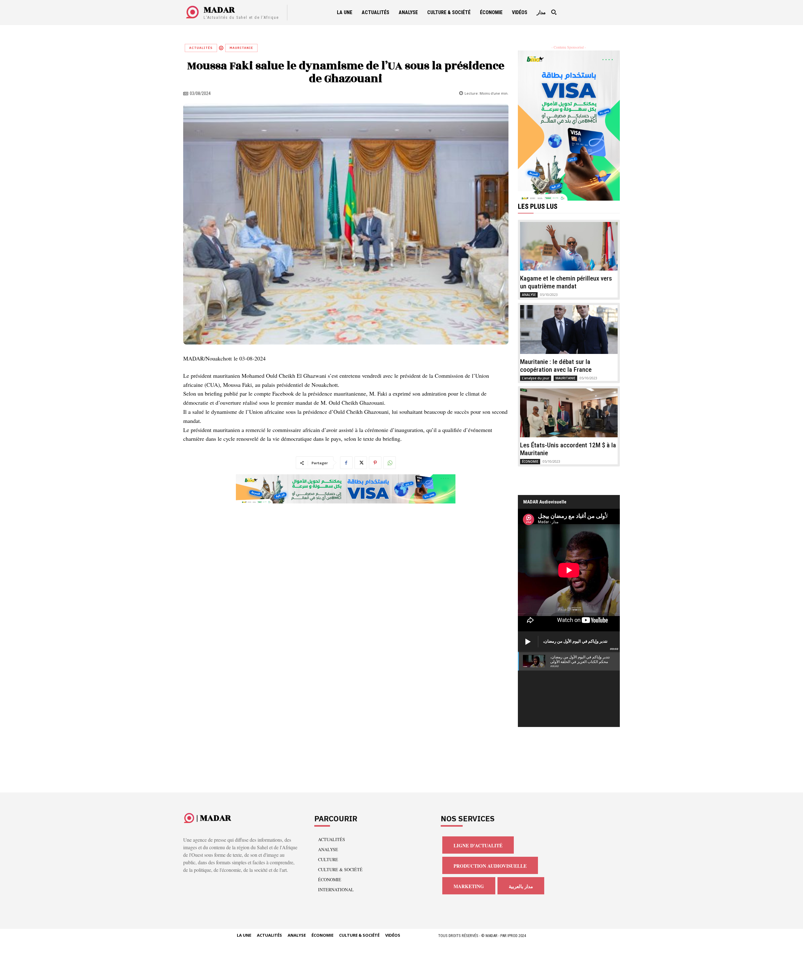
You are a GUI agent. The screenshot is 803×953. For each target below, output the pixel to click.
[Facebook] (346, 462)
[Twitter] (360, 462)
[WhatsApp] (389, 462)
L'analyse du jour (535, 378)
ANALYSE (529, 294)
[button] (553, 12)
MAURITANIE (241, 47)
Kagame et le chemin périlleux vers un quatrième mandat (566, 282)
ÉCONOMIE (530, 461)
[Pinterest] (375, 462)
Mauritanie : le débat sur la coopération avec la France (556, 365)
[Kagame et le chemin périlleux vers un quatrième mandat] (569, 246)
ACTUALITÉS (201, 47)
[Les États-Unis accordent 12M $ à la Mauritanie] (569, 412)
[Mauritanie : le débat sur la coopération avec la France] (569, 329)
